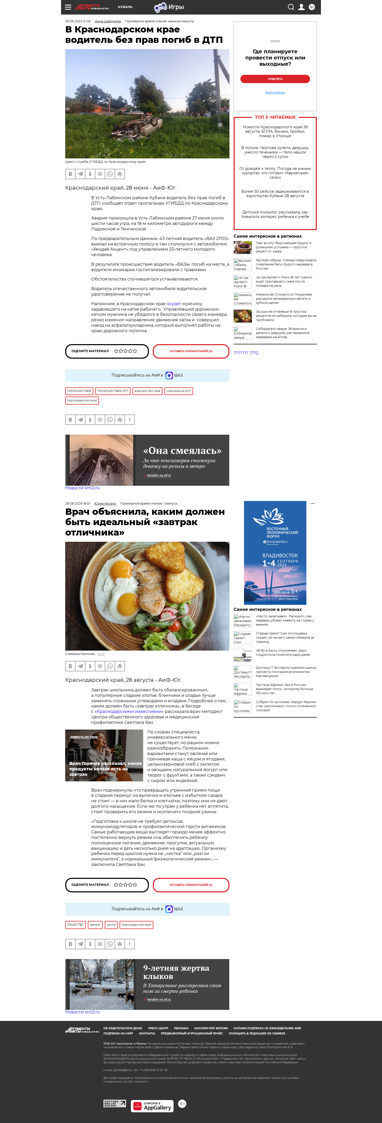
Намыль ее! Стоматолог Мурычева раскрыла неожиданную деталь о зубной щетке (284, 298)
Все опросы (275, 92)
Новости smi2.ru (82, 487)
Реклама (181, 1028)
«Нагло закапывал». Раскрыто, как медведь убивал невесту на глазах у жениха (285, 620)
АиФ (101, 654)
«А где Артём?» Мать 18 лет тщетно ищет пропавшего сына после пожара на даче (284, 281)
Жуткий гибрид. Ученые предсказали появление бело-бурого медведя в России (286, 264)
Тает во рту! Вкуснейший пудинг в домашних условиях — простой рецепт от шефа (283, 247)
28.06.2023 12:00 (78, 21)
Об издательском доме (122, 1028)
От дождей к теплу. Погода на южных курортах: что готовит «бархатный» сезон (275, 173)
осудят (174, 303)
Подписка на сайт (118, 1033)
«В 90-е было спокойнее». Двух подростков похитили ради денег (283, 653)
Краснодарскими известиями (129, 711)
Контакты (147, 1033)
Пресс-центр (158, 1028)
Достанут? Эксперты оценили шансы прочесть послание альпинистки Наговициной (286, 672)
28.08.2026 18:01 (77, 503)
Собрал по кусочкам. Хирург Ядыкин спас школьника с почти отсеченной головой (286, 706)
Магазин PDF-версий (211, 1028)
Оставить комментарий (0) (191, 351)
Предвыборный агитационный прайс (192, 1033)
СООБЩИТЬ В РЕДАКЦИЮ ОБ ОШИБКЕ (257, 1033)
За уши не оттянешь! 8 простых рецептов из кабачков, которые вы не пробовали (286, 316)
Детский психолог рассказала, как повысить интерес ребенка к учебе (275, 214)
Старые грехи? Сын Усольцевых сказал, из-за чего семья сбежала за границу (285, 637)
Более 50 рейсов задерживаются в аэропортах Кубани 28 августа (275, 193)
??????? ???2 (246, 353)
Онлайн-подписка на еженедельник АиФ (267, 1028)
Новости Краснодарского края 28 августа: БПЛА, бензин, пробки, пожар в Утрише (275, 131)
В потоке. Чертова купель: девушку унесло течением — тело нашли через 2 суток (275, 152)
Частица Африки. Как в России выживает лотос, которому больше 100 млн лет (284, 689)
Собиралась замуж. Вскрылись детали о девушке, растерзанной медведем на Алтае (282, 333)
